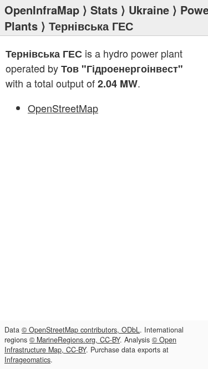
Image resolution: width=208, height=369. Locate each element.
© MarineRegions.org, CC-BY (74, 340)
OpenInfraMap (41, 10)
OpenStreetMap (63, 108)
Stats (104, 10)
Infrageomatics (27, 360)
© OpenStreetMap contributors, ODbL (81, 330)
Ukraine (149, 10)
